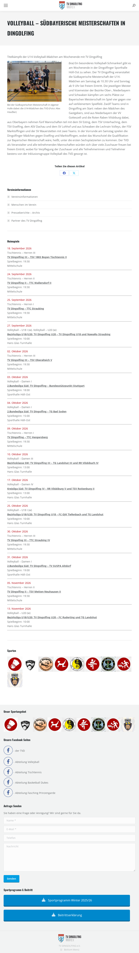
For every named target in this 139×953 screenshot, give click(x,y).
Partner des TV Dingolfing (26, 220)
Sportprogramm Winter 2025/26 (69, 900)
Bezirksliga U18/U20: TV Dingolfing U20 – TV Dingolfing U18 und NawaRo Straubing (58, 334)
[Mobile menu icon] (6, 5)
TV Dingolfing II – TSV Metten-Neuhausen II (34, 591)
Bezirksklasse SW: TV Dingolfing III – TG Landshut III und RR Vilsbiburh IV (52, 463)
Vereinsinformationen (24, 196)
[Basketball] (30, 664)
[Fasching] (46, 664)
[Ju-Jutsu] (77, 664)
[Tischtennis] (124, 664)
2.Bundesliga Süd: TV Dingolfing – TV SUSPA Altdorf (39, 566)
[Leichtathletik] (93, 664)
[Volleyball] (15, 680)
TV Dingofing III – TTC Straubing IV (28, 540)
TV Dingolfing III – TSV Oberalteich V (29, 360)
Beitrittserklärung (69, 915)
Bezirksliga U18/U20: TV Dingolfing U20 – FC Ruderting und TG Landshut (52, 617)
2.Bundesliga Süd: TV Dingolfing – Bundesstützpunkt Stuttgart (46, 385)
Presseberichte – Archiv (25, 212)
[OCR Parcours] (108, 664)
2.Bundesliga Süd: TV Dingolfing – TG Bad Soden (36, 411)
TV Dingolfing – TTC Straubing (25, 308)
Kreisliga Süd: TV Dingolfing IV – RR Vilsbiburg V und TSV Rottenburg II (50, 488)
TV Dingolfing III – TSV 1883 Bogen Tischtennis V (37, 257)
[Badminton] (15, 664)
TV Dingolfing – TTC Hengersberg (27, 437)
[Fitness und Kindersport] (62, 664)
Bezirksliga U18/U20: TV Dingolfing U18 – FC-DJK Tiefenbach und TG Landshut (55, 514)
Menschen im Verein (23, 204)
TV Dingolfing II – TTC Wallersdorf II (29, 283)
